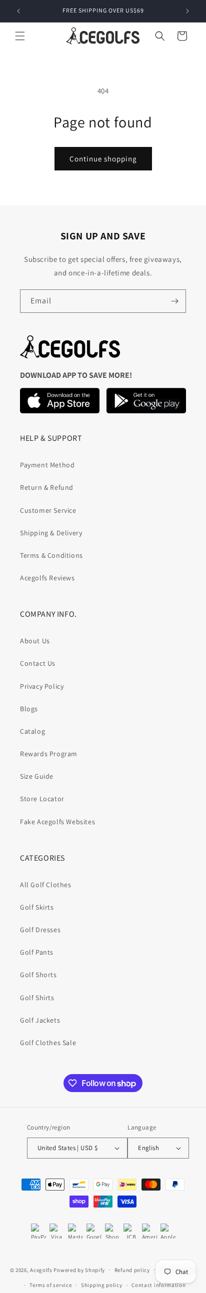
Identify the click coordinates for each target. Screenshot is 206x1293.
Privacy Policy (42, 686)
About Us (35, 640)
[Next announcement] (187, 11)
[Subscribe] (175, 301)
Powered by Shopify (79, 1269)
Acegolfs (41, 1269)
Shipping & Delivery (51, 532)
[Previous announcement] (19, 11)
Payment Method (47, 464)
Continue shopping (103, 158)
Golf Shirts (37, 997)
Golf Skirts (37, 907)
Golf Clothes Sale (48, 1042)
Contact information (159, 1285)
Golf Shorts (38, 974)
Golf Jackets (40, 1020)
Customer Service (48, 510)
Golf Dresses (40, 929)
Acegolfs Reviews (47, 577)
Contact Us (38, 663)
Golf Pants (37, 952)
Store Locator (42, 798)
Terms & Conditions (51, 555)
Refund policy (132, 1270)
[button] (20, 36)
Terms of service (51, 1285)
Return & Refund (47, 487)
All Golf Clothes (46, 884)
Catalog (32, 731)
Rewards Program (49, 753)
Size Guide (37, 776)
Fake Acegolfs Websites (57, 821)
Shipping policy (101, 1285)
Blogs (29, 708)
